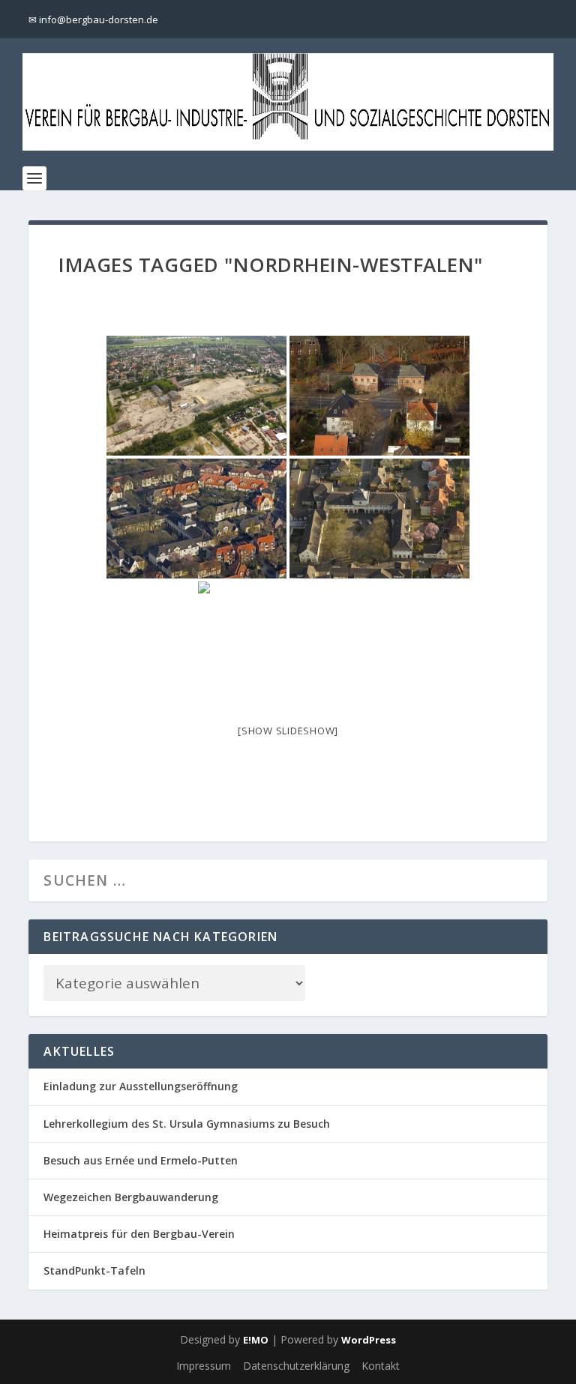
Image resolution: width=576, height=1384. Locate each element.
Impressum (203, 1366)
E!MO (255, 1340)
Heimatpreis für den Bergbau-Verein (139, 1234)
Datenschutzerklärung (296, 1366)
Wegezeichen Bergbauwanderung (131, 1197)
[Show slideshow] (288, 730)
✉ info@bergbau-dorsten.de (93, 19)
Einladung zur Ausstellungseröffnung (141, 1086)
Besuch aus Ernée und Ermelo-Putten (141, 1160)
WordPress (368, 1340)
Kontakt (381, 1366)
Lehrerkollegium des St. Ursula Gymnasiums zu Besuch (187, 1123)
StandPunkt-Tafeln (95, 1270)
